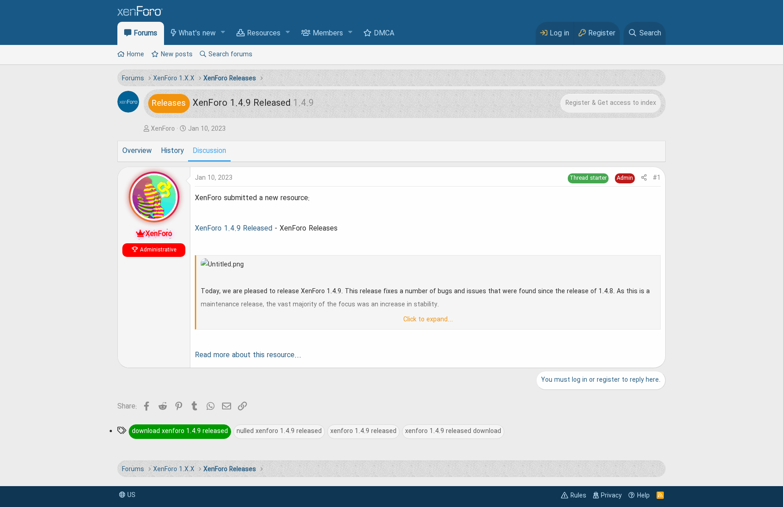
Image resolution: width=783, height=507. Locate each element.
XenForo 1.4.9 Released (233, 228)
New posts (177, 54)
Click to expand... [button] (428, 320)
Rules (578, 496)
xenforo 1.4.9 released (363, 431)
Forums (145, 33)
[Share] (644, 178)
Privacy (611, 496)
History (172, 151)
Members (328, 33)
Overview (137, 151)
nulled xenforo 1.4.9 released (279, 431)
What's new (197, 33)
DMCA (384, 33)
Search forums (230, 54)
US (130, 495)
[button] (223, 33)
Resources (263, 33)
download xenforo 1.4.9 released (180, 431)
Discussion (209, 151)
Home (135, 54)
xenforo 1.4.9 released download (453, 431)
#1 (657, 178)
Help (643, 496)
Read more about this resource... (248, 355)
